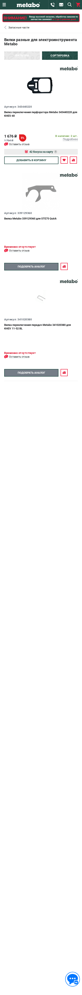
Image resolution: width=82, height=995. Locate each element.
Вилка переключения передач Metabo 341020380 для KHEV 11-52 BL (37, 326)
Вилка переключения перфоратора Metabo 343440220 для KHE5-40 (40, 114)
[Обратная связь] (72, 979)
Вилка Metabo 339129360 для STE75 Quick (30, 218)
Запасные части (18, 27)
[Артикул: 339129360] (41, 191)
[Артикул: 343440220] (41, 85)
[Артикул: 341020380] (41, 298)
